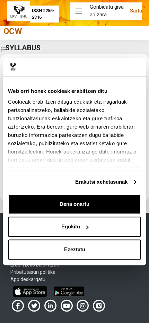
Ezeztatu (74, 249)
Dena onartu (74, 204)
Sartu (136, 11)
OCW (12, 31)
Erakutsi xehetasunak (101, 182)
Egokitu (70, 226)
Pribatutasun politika (32, 272)
